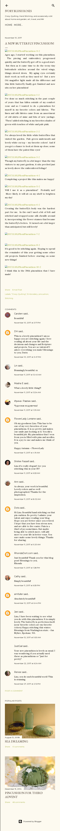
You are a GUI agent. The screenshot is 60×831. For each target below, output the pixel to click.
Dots (16, 507)
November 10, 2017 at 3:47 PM (27, 357)
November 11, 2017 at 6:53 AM (27, 473)
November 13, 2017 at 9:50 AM (27, 637)
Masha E (18, 383)
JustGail (18, 646)
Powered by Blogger (32, 821)
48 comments (18, 802)
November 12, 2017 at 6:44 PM (27, 603)
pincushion (43, 294)
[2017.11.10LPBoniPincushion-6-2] (22, 204)
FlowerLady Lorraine (25, 418)
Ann (16, 481)
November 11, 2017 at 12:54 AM (27, 392)
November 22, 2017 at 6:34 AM (27, 663)
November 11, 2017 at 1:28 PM (27, 568)
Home (8, 25)
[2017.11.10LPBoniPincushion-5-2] (22, 186)
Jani (16, 611)
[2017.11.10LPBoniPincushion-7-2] (22, 234)
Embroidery (32, 294)
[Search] (53, 5)
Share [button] (7, 290)
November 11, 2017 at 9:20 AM (27, 544)
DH (16, 331)
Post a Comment (14, 691)
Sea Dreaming (16, 741)
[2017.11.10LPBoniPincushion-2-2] (22, 131)
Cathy (17, 576)
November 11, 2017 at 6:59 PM (27, 585)
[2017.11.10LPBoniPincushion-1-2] (22, 95)
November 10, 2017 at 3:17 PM (27, 323)
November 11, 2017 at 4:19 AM (27, 452)
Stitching (9, 298)
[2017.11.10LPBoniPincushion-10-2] (23, 267)
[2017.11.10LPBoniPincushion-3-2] (22, 157)
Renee (17, 672)
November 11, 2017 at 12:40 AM (27, 375)
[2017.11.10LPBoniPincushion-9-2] (22, 51)
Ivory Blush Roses (18, 11)
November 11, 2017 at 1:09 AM (27, 410)
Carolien (18, 313)
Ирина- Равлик (22, 401)
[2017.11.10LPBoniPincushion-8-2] (22, 245)
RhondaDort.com (23, 553)
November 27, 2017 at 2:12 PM (27, 684)
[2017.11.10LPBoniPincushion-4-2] (22, 175)
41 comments (18, 746)
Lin (15, 365)
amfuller (18, 594)
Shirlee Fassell (21, 461)
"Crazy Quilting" (18, 294)
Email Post (17, 290)
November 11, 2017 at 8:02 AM (27, 499)
